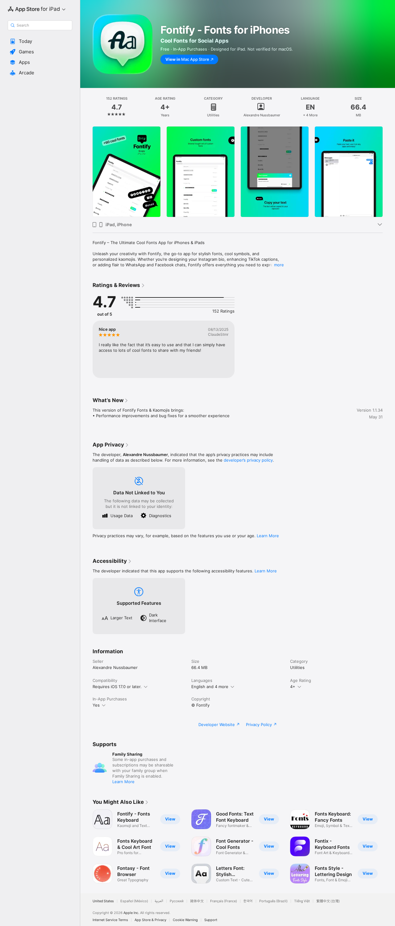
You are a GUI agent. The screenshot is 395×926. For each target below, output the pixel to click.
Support (210, 920)
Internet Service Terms (110, 920)
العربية (159, 901)
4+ (292, 686)
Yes (96, 705)
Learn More (268, 535)
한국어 (248, 901)
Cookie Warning (185, 920)
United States (103, 901)
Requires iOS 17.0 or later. (117, 686)
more (279, 264)
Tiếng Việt (302, 901)
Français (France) (223, 901)
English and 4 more (209, 686)
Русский (177, 901)
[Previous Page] (86, 846)
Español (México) (134, 901)
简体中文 (197, 901)
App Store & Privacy (150, 920)
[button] (40, 41)
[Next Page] (389, 846)
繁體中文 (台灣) (328, 901)
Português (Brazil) (273, 901)
